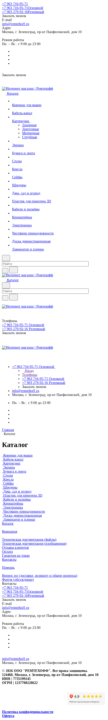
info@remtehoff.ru (15, 24)
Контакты (9, 559)
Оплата (7, 551)
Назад (29, 371)
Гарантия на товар (16, 555)
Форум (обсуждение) (18, 580)
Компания (9, 531)
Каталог (8, 523)
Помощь (8, 567)
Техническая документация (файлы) (29, 539)
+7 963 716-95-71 (15, 4)
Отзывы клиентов (15, 547)
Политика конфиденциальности (27, 712)
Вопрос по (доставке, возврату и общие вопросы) (39, 576)
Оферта (8, 716)
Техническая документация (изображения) (34, 543)
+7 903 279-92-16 (23, 12)
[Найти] (13, 269)
